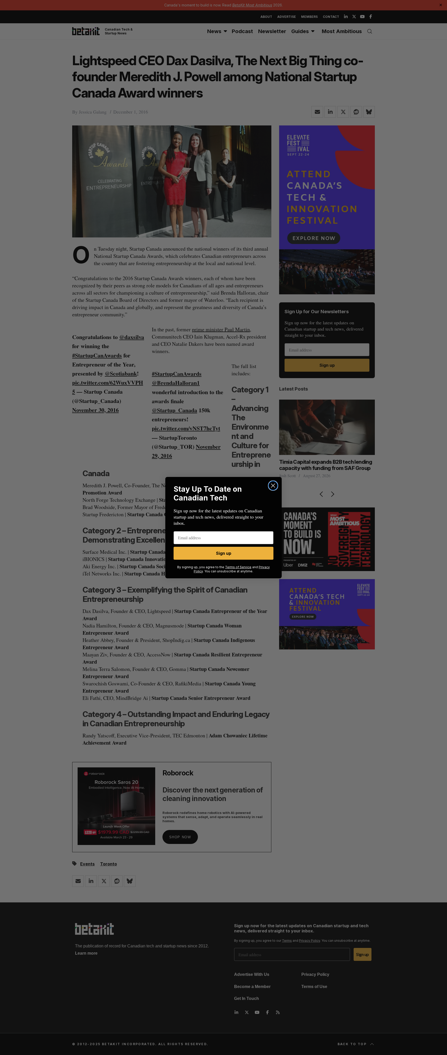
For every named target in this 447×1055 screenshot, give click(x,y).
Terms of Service (238, 567)
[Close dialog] (273, 485)
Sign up (223, 553)
